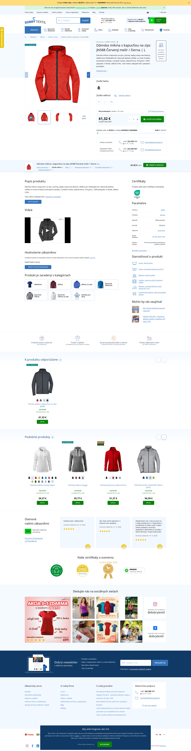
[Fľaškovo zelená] (35, 481)
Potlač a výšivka (57, 12)
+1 (52, 481)
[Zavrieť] (189, 3)
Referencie (85, 12)
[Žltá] (39, 477)
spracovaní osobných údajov (140, 669)
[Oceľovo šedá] (38, 481)
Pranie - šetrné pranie (146, 263)
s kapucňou (161, 230)
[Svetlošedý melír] (45, 481)
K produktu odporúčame (103, 167)
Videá (67, 167)
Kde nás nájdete (150, 705)
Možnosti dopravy (158, 111)
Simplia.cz (162, 746)
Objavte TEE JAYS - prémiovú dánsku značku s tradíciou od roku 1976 (154, 319)
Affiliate (63, 708)
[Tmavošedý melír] (42, 481)
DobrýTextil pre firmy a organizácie (73, 702)
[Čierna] (29, 477)
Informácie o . (135, 669)
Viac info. (92, 258)
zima (163, 237)
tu (93, 744)
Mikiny (42, 37)
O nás (63, 692)
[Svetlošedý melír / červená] (150, 477)
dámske (162, 215)
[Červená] (35, 477)
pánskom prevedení (53, 197)
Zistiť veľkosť (33, 202)
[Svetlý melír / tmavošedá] (44, 400)
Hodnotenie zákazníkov (83, 167)
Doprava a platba (42, 12)
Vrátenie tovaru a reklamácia (35, 702)
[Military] (55, 477)
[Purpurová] (49, 477)
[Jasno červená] (76, 477)
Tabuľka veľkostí (124, 95)
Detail (42, 422)
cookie (77, 736)
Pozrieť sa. (127, 3)
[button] (88, 75)
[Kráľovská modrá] (42, 477)
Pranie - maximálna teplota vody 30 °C (151, 269)
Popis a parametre (42, 167)
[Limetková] (32, 481)
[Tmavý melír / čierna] (47, 400)
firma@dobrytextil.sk (153, 150)
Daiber (163, 210)
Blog (94, 12)
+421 (108, 20)
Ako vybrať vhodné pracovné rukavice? (110, 692)
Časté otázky (29, 12)
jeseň (159, 237)
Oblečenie (33, 37)
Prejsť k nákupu (156, 165)
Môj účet (163, 12)
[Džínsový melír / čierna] (98, 87)
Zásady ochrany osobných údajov (37, 705)
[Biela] (32, 477)
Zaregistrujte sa (82, 8)
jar (153, 237)
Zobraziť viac (101, 71)
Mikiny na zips (53, 37)
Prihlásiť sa (160, 663)
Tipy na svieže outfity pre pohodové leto (111, 715)
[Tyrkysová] (45, 477)
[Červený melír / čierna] (37, 400)
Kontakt (101, 12)
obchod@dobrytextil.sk (153, 142)
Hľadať (85, 20)
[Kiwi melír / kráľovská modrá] (153, 477)
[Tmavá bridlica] (48, 481)
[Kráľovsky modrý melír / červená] (146, 477)
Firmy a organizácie (72, 12)
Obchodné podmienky (33, 695)
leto (156, 237)
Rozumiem (104, 744)
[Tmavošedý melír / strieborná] (143, 477)
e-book (97, 8)
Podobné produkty (44, 170)
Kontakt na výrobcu (139, 250)
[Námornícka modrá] (52, 477)
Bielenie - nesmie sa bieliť (147, 275)
